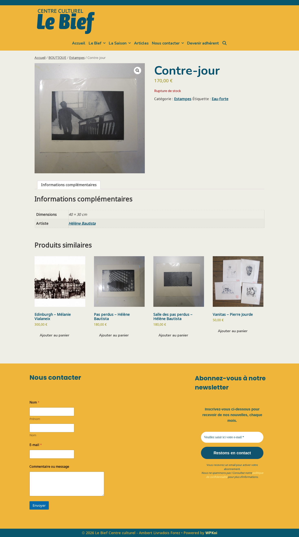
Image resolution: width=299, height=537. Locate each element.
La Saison (118, 43)
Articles (141, 43)
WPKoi (211, 532)
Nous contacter (166, 43)
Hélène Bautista (82, 223)
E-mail (35, 445)
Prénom (34, 419)
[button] (137, 70)
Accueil (78, 43)
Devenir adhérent (203, 43)
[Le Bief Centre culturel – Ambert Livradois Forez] (65, 20)
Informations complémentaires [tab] (69, 184)
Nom (32, 435)
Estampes (77, 57)
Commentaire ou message (49, 467)
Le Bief (95, 43)
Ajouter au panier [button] (54, 335)
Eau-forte (220, 98)
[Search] (224, 43)
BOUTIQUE (57, 57)
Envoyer (39, 505)
